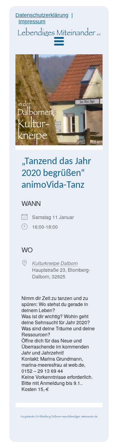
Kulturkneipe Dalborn (55, 263)
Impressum (31, 22)
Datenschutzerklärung (41, 15)
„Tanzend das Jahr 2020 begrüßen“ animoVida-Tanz (56, 173)
